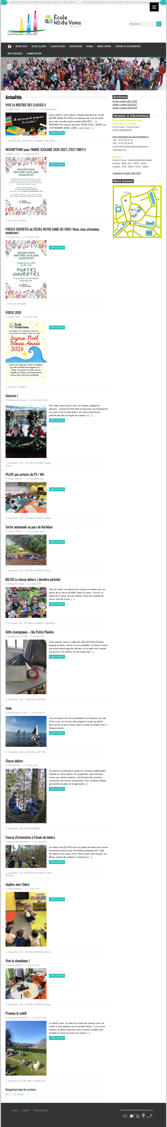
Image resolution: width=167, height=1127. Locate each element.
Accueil (15, 1110)
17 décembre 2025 (39, 400)
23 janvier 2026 (32, 154)
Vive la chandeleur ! (18, 960)
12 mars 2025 (33, 889)
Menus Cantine (104, 46)
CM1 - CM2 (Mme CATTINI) (32, 699)
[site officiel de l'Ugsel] (132, 1120)
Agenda (89, 46)
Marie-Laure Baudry (17, 400)
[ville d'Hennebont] (137, 1120)
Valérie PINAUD (15, 479)
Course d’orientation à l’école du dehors (30, 837)
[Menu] (154, 6)
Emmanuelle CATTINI (17, 636)
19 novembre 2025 (35, 479)
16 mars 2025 (40, 842)
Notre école (21, 46)
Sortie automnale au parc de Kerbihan (29, 526)
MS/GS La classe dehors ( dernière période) (33, 579)
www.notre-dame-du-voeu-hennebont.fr (131, 137)
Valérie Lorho (14, 109)
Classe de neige (57, 46)
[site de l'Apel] (149, 1120)
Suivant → (22, 1094)
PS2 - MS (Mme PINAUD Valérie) (35, 518)
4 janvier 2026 (31, 317)
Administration (34, 53)
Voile (9, 708)
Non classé (50, 140)
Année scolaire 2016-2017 (125, 104)
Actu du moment (25, 140)
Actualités (38, 140)
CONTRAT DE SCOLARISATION (127, 46)
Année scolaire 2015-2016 (125, 108)
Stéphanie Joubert (16, 584)
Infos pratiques (15, 53)
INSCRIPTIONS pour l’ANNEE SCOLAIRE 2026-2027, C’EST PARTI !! (46, 149)
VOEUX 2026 (13, 312)
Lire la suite (57, 133)
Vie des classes (38, 46)
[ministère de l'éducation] (124, 1120)
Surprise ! (12, 395)
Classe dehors (14, 760)
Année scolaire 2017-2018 (125, 101)
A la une (12, 140)
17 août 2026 (31, 109)
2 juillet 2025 (35, 584)
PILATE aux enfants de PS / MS (25, 474)
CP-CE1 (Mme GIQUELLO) (32, 1081)
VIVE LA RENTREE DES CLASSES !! (26, 104)
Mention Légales (41, 1110)
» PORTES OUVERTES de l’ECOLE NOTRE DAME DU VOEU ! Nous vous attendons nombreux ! (102, 2)
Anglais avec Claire (17, 884)
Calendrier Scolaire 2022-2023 (127, 173)
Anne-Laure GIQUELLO (18, 1018)
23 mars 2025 (38, 636)
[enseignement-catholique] (143, 1120)
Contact (26, 1110)
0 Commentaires (49, 109)
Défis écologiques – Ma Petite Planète (30, 631)
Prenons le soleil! (16, 1013)
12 (15, 1094)
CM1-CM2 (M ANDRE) (29, 828)
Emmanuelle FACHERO (18, 842)
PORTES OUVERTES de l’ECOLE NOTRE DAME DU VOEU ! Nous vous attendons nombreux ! (52, 231)
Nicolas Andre (14, 765)
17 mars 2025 (32, 765)
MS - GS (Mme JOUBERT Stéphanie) (37, 623)
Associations (75, 46)
